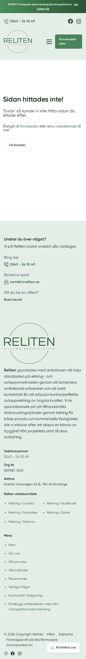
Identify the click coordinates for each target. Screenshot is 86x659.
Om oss (14, 553)
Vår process (17, 561)
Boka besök (13, 299)
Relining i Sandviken (23, 512)
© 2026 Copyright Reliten (23, 634)
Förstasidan (17, 145)
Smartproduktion (19, 645)
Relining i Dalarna (21, 521)
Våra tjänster (18, 570)
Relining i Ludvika (21, 503)
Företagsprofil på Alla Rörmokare (32, 640)
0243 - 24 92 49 (16, 457)
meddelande (65, 126)
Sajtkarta (65, 634)
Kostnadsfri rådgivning (25, 595)
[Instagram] (78, 21)
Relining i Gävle (58, 512)
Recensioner (17, 578)
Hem (11, 545)
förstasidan (29, 126)
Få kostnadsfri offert (67, 41)
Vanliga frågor (19, 587)
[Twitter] (19, 653)
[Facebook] (70, 21)
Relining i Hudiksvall (61, 503)
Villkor (51, 634)
